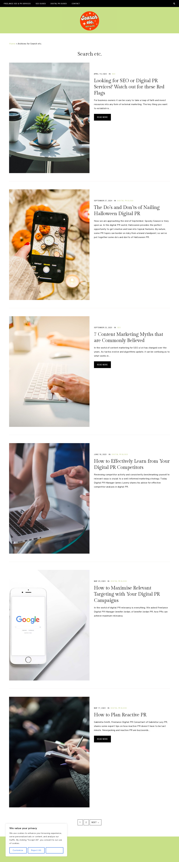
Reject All (36, 850)
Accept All (54, 850)
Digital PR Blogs (125, 201)
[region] (36, 840)
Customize (18, 850)
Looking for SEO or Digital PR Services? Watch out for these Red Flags (129, 87)
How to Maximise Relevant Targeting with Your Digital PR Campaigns (127, 594)
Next (95, 822)
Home (12, 43)
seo (114, 74)
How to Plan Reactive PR (120, 715)
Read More (102, 117)
